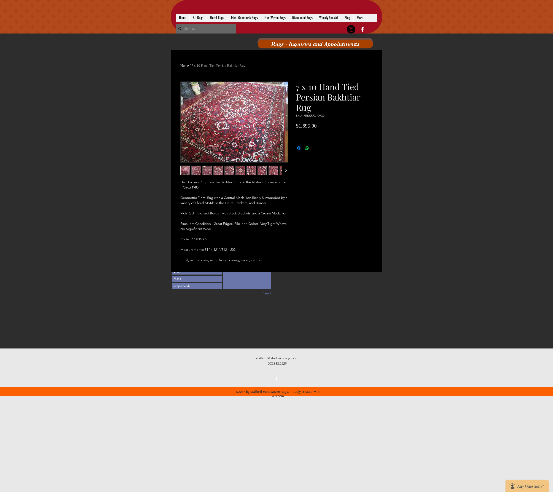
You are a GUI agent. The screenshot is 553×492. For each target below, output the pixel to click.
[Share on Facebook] (298, 148)
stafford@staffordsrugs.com (277, 358)
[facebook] (362, 29)
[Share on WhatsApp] (307, 148)
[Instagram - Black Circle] (351, 29)
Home (184, 65)
